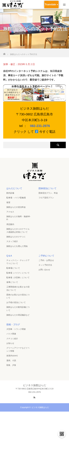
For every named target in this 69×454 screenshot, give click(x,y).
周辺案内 (10, 224)
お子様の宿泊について (16, 302)
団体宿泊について (47, 188)
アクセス (10, 212)
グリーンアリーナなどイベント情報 (18, 349)
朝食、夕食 (11, 365)
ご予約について (46, 255)
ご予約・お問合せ (46, 260)
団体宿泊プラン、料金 (48, 193)
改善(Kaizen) (12, 356)
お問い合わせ (44, 270)
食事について (12, 282)
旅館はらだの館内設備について (18, 308)
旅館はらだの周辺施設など (18, 315)
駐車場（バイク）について (18, 273)
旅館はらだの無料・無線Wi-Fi (18, 218)
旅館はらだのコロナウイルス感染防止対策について (18, 230)
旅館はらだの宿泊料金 (16, 207)
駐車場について (13, 268)
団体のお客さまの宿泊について (18, 296)
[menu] (64, 4)
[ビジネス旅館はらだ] (34, 180)
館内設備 (10, 193)
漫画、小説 (11, 360)
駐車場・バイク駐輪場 (16, 198)
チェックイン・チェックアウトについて (18, 262)
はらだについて (14, 188)
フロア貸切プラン (46, 198)
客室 (8, 202)
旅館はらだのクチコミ (16, 237)
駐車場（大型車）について (18, 277)
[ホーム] (4, 53)
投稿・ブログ (13, 324)
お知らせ (10, 343)
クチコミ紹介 (12, 338)
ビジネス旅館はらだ (40, 407)
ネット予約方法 (45, 265)
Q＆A (9, 255)
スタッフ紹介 (12, 241)
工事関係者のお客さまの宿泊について (18, 288)
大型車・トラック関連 (16, 329)
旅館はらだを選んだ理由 (17, 246)
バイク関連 (11, 334)
